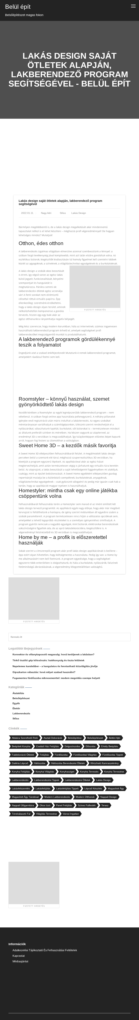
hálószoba (39, 763)
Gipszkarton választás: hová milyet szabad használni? (44, 672)
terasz (104, 805)
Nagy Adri (45, 213)
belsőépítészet (95, 738)
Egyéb (16, 703)
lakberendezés (20, 780)
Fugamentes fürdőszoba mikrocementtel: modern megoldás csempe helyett (56, 678)
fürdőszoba (61, 754)
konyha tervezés (89, 771)
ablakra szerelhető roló (25, 738)
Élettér (16, 708)
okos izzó (45, 805)
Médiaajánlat (20, 961)
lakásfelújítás (43, 788)
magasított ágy (116, 788)
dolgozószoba (72, 746)
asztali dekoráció (53, 738)
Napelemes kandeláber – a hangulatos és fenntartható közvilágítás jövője (55, 666)
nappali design (108, 797)
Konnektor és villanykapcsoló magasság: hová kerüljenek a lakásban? (53, 654)
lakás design (78, 213)
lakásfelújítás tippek (67, 788)
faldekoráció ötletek (23, 754)
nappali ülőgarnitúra (23, 805)
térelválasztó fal (21, 813)
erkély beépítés (109, 746)
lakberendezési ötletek (77, 780)
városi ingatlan (71, 813)
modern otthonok (85, 797)
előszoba (90, 746)
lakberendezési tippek (46, 780)
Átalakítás (18, 693)
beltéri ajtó (114, 738)
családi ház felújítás (47, 746)
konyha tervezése (114, 771)
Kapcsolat (19, 955)
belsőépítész (75, 738)
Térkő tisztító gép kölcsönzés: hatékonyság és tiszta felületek (48, 660)
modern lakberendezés (57, 797)
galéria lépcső (20, 763)
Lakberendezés (21, 713)
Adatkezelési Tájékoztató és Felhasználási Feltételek (45, 950)
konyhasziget (67, 771)
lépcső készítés (93, 788)
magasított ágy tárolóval (25, 797)
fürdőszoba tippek (112, 754)
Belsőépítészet (21, 698)
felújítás (44, 754)
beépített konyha (21, 746)
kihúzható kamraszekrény (105, 763)
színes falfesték (87, 805)
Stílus (63, 213)
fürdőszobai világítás (85, 754)
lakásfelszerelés (21, 788)
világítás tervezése (46, 813)
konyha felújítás (21, 771)
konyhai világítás (45, 771)
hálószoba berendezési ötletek (68, 763)
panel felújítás (64, 805)
